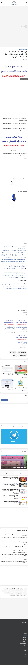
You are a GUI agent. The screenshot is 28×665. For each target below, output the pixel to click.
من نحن (24, 645)
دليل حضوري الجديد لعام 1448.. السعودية (20, 552)
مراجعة (25, 595)
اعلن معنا (24, 639)
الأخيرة (21, 473)
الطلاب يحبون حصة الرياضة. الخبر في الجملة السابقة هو (17, 550)
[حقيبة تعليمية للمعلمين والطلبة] (7, 383)
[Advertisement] (14, 15)
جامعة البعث (20, 590)
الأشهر (7, 473)
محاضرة (6, 593)
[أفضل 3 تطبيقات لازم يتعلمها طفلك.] (21, 369)
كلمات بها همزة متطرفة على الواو (19, 467)
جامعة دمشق (24, 593)
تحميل (21, 179)
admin (24, 60)
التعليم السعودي (23, 49)
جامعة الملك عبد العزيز (12, 590)
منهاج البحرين (12, 595)
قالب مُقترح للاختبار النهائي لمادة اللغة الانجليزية (7, 374)
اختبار (25, 588)
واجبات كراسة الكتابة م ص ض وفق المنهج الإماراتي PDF (10, 496)
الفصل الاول (6, 588)
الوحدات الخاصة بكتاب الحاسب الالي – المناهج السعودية (12, 284)
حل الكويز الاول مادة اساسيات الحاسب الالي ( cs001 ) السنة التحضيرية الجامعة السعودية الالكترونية (9, 328)
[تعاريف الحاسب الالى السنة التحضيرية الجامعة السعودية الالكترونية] (21, 322)
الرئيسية (25, 544)
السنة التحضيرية (22, 355)
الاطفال (17, 588)
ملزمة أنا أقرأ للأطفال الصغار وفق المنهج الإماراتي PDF (11, 502)
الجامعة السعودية (21, 352)
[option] (14, 462)
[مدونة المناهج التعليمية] (14, 3)
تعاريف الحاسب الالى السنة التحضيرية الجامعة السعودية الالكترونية (21, 327)
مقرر (21, 595)
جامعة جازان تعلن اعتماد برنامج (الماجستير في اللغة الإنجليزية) (21, 388)
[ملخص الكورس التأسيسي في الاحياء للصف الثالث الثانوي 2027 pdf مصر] (23, 479)
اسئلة (21, 588)
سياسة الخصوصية (23, 643)
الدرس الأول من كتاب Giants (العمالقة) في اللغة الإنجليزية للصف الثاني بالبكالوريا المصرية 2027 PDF (10, 484)
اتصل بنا (24, 637)
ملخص (17, 595)
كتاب (14, 355)
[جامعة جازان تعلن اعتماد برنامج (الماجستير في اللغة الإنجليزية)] (21, 383)
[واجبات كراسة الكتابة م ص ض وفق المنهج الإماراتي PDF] (23, 497)
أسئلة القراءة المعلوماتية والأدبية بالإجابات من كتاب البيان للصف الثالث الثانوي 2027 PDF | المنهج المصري (10, 491)
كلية (9, 593)
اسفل (15, 179)
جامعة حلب (5, 590)
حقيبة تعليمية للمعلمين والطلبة (7, 387)
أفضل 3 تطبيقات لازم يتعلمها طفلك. (21, 375)
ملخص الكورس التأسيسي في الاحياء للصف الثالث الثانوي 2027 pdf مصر (10, 478)
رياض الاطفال (18, 593)
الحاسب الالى (12, 352)
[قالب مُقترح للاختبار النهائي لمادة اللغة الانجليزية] (7, 368)
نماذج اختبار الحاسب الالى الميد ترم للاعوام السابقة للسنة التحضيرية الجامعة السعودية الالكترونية (22, 343)
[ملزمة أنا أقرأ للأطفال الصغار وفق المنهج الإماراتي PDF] (23, 503)
